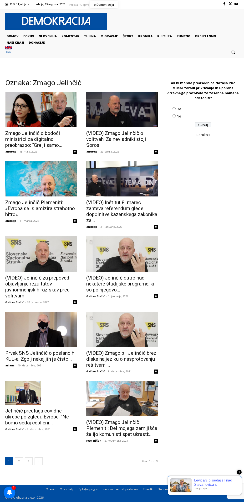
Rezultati (203, 134)
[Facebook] (224, 4)
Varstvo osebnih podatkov (120, 489)
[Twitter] (230, 4)
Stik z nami (165, 489)
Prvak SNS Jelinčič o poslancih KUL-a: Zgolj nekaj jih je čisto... (39, 356)
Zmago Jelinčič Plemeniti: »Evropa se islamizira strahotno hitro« (40, 208)
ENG (8, 52)
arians (10, 365)
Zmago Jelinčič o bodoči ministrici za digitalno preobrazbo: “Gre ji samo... (33, 139)
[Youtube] (236, 4)
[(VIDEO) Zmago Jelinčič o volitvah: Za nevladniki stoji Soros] (122, 109)
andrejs (10, 151)
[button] (233, 52)
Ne (179, 116)
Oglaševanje (184, 489)
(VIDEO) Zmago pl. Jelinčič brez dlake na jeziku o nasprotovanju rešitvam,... (121, 359)
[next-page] (39, 461)
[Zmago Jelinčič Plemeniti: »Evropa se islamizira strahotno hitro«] (41, 178)
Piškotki (148, 489)
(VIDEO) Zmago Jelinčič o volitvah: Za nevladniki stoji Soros (116, 139)
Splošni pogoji (88, 489)
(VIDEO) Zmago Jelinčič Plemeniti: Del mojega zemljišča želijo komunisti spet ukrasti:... (121, 428)
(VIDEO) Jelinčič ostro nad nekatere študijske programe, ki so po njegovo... (120, 284)
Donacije (223, 489)
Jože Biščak (93, 440)
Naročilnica (205, 489)
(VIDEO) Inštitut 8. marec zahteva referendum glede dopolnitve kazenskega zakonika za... (121, 211)
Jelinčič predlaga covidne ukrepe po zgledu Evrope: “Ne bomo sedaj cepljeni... (37, 417)
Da (179, 109)
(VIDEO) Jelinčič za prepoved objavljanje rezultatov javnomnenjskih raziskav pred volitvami (37, 287)
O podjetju (67, 489)
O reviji (50, 489)
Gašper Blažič (14, 302)
